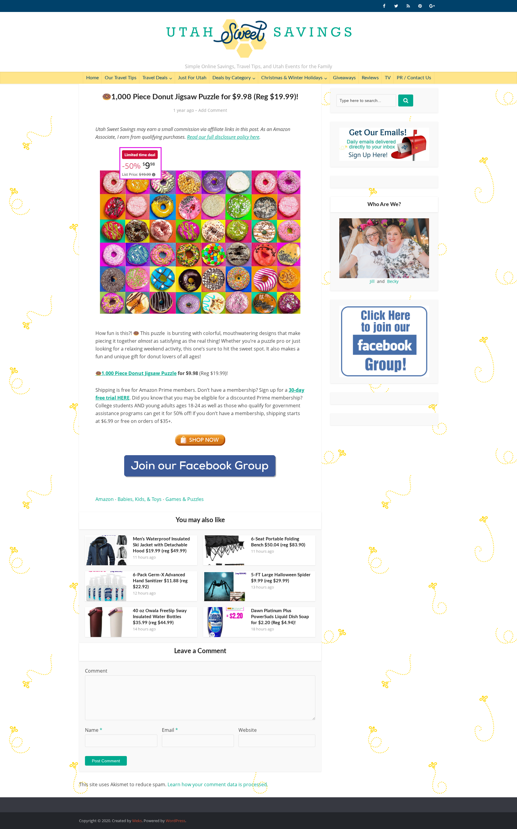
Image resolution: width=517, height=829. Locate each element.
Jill (372, 281)
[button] (296, 152)
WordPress (175, 820)
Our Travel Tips (120, 77)
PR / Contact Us (414, 77)
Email (170, 730)
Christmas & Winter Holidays (292, 77)
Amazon (104, 499)
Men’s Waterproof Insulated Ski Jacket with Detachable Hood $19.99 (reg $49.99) (161, 545)
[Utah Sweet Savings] (258, 38)
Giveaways (344, 77)
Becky (393, 281)
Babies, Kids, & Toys (140, 499)
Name (93, 730)
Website (247, 730)
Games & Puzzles (184, 499)
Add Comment (212, 110)
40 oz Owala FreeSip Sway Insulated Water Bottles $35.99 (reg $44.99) (160, 617)
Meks (137, 820)
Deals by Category (231, 77)
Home (92, 77)
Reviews (370, 77)
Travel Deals (155, 77)
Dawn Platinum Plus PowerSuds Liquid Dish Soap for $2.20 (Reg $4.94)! (280, 617)
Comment (96, 671)
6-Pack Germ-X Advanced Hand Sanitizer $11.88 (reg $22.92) (160, 581)
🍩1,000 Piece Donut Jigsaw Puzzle (136, 373)
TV (388, 77)
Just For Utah (192, 77)
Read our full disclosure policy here (223, 137)
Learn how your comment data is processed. (218, 784)
